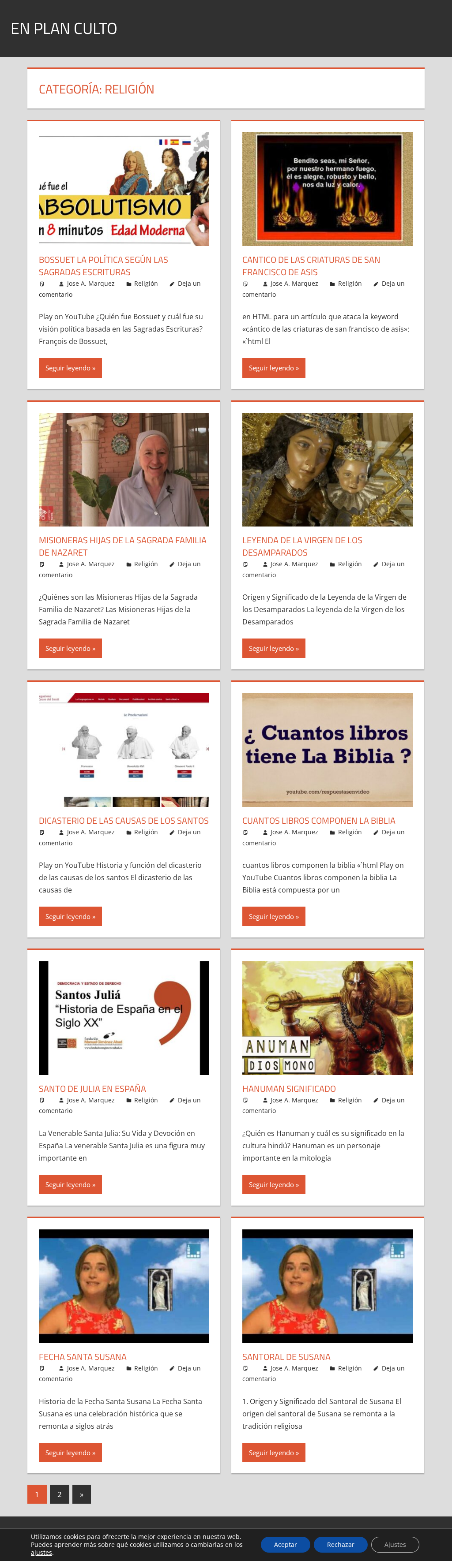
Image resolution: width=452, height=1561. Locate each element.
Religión (146, 283)
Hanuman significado (289, 1088)
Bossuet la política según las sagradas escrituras (103, 266)
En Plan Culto (64, 28)
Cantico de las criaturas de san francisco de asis (311, 266)
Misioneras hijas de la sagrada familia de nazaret (123, 546)
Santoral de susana (286, 1356)
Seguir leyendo (67, 367)
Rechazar (340, 1544)
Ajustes (395, 1544)
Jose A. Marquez (91, 283)
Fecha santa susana (83, 1356)
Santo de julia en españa (92, 1088)
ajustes (41, 1553)
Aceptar (285, 1544)
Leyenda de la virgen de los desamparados (302, 546)
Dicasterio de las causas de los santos (124, 820)
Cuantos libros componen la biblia (319, 820)
